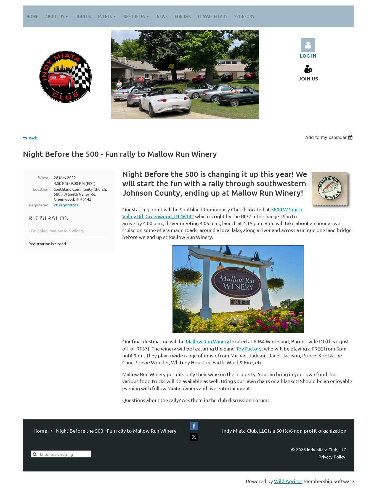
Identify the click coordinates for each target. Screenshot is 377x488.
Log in (308, 45)
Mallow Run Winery (207, 341)
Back (33, 138)
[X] (194, 437)
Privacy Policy (332, 456)
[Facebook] (194, 426)
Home (40, 430)
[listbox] (329, 137)
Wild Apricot (288, 481)
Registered (38, 204)
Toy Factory (249, 348)
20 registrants (66, 204)
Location (40, 189)
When (43, 177)
